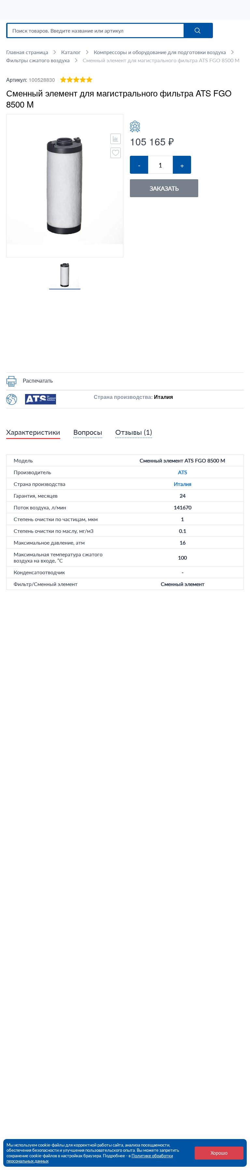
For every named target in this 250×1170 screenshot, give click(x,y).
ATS (182, 472)
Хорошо (219, 1153)
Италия (182, 484)
